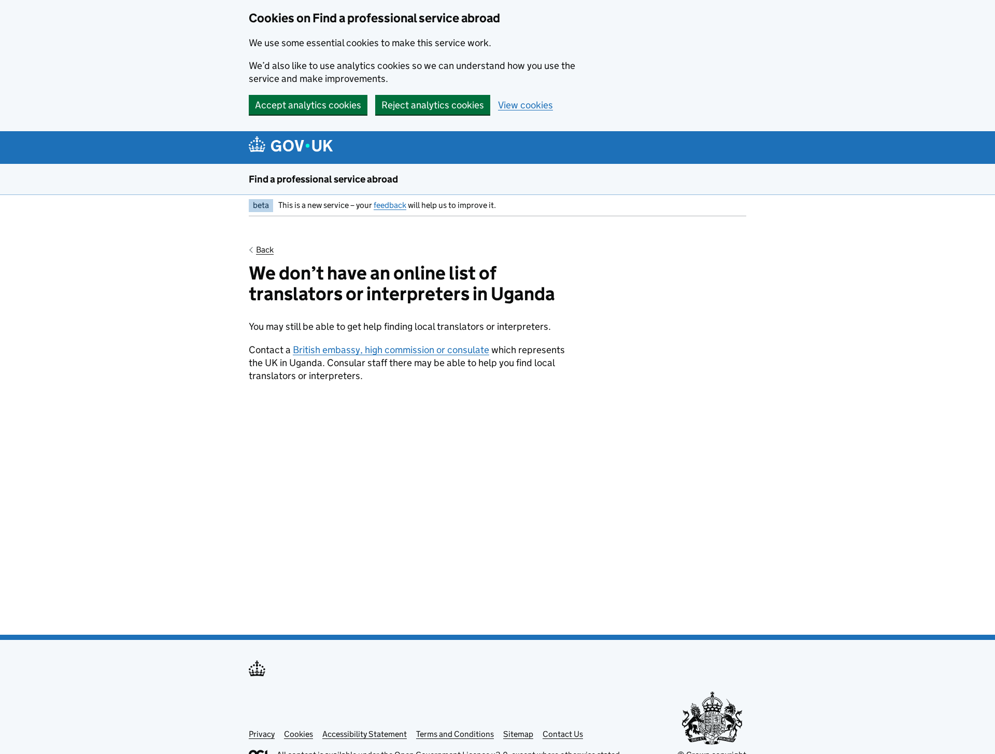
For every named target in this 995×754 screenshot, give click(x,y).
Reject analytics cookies (432, 105)
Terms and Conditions (455, 734)
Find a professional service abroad (323, 179)
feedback (390, 205)
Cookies (298, 734)
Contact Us (563, 734)
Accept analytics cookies (308, 105)
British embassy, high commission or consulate (391, 350)
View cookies (525, 105)
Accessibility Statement (364, 734)
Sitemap (518, 734)
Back (265, 250)
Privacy (262, 734)
